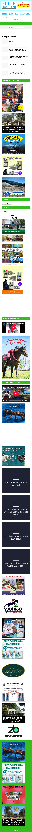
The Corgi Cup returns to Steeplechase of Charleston (17, 72)
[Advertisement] (13, 305)
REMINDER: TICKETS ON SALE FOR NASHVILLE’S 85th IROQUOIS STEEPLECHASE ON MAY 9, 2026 (18, 49)
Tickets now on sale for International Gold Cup (19, 40)
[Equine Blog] (5, 58)
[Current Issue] (5, 41)
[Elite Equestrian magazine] (16, 10)
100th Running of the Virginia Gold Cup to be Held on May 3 (18, 56)
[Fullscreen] (28, 400)
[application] (16, 393)
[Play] (3, 400)
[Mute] (26, 400)
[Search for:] (16, 27)
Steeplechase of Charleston (17, 64)
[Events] (5, 73)
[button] (30, 23)
